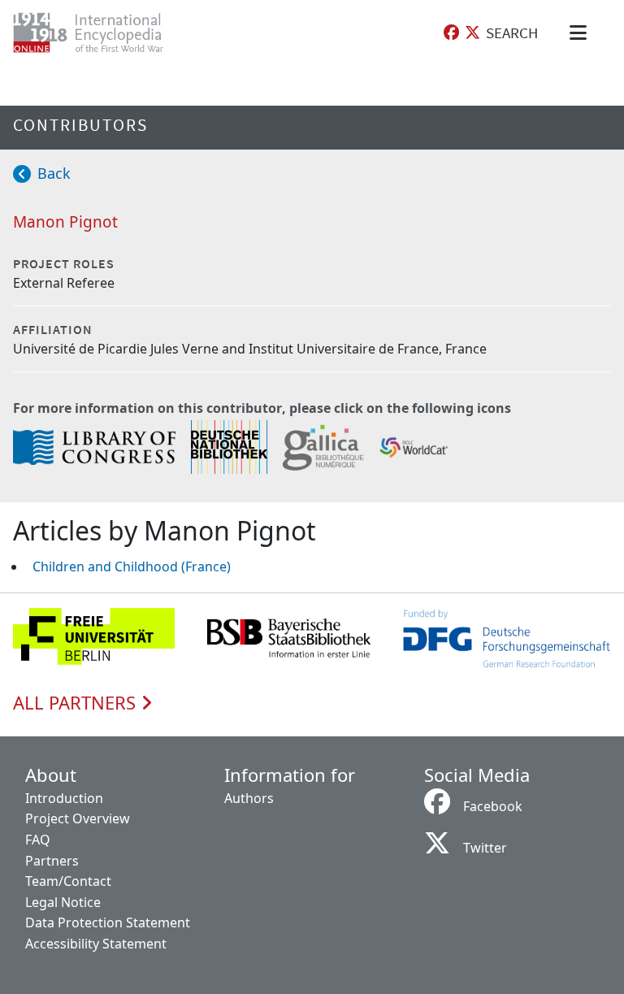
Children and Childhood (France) (131, 566)
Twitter (485, 848)
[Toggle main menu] (581, 32)
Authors (249, 798)
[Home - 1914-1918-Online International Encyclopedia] (101, 32)
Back (54, 173)
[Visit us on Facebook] (451, 33)
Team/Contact (68, 881)
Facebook (492, 806)
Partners (52, 861)
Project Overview (77, 818)
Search (512, 32)
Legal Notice (63, 902)
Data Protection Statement (107, 922)
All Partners (77, 703)
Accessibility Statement (96, 944)
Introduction (64, 798)
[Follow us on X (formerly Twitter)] (472, 33)
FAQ (37, 840)
